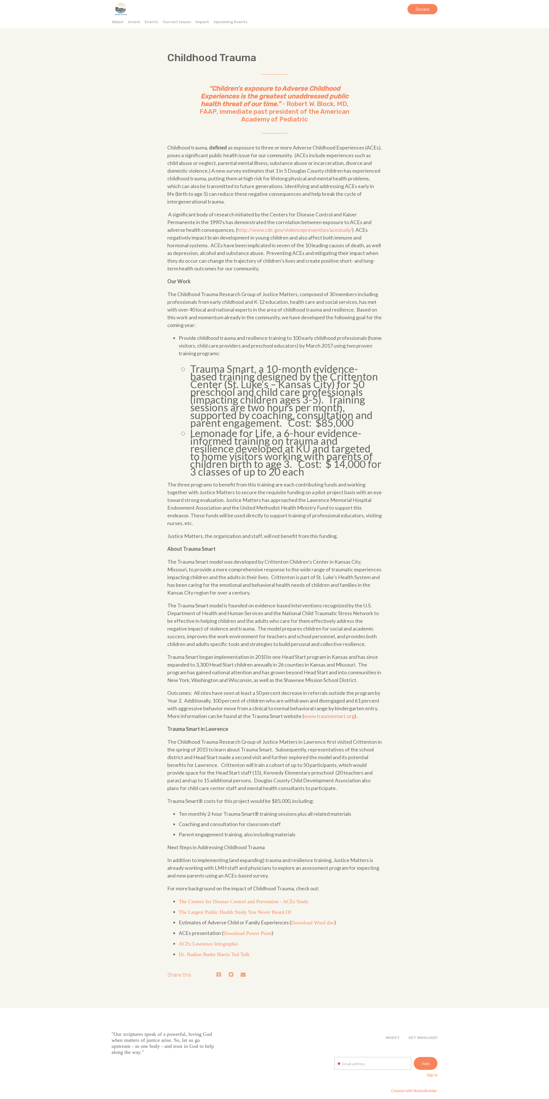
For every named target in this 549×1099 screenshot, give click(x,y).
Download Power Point (247, 933)
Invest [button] (134, 21)
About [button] (118, 21)
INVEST (392, 1037)
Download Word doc (312, 923)
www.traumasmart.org (329, 716)
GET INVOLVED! (422, 1037)
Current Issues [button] (177, 21)
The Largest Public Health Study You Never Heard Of (235, 912)
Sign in (432, 1075)
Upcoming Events (230, 21)
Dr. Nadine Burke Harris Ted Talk (214, 954)
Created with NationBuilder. (414, 1090)
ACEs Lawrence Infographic (208, 944)
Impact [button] (202, 21)
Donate (422, 9)
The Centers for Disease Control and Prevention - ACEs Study (244, 901)
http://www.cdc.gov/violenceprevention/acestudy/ (294, 230)
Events (151, 21)
